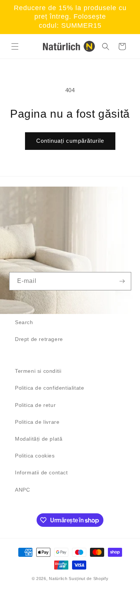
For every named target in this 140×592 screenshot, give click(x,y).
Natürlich (58, 578)
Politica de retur (35, 405)
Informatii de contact (41, 472)
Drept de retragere (39, 339)
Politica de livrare (37, 422)
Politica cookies (35, 456)
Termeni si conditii (38, 371)
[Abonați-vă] (122, 281)
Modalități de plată (38, 439)
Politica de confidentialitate (49, 388)
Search (24, 322)
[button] (15, 46)
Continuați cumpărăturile (70, 141)
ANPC (22, 490)
